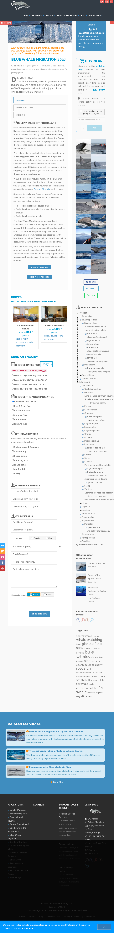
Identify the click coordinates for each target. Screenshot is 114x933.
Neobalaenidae (89, 378)
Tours (25, 15)
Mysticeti (83, 313)
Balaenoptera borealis (97, 337)
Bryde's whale (93, 340)
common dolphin (87, 688)
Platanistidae (88, 534)
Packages (37, 15)
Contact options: (17, 595)
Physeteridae (88, 520)
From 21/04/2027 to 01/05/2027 (30, 389)
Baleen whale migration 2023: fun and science (56, 731)
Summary (21, 100)
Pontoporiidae (88, 538)
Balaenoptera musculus (98, 351)
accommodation (83, 673)
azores (97, 648)
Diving (49, 15)
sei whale (82, 683)
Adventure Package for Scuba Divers (97, 591)
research (83, 668)
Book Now (6, 23)
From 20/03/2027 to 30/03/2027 (30, 375)
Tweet (92, 289)
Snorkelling (20, 451)
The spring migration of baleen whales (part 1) (56, 751)
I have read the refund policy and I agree (92, 112)
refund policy (84, 102)
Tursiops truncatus (98, 496)
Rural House (20, 419)
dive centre (95, 661)
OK (104, 926)
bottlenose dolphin (95, 680)
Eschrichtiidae (88, 375)
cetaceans (97, 672)
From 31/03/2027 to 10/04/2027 (30, 380)
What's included (39, 267)
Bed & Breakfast (22, 406)
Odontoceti (84, 382)
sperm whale (84, 635)
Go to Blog (58, 782)
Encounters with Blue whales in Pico (50, 767)
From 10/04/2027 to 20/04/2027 (31, 384)
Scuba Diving (20, 456)
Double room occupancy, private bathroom (24, 342)
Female (37, 538)
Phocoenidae (88, 517)
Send (92, 295)
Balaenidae (87, 316)
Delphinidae (87, 385)
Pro (83, 15)
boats (78, 644)
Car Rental (19, 469)
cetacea (93, 657)
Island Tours (20, 465)
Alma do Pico (20, 415)
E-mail (35, 595)
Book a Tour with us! (19, 824)
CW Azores (95, 15)
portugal (80, 653)
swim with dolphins (94, 693)
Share (92, 282)
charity (91, 684)
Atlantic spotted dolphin (96, 479)
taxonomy (97, 665)
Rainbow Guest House (25, 402)
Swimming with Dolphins (26, 447)
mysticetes (84, 696)
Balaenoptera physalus (97, 361)
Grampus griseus (97, 420)
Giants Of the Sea (96, 563)
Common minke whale (95, 327)
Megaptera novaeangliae (98, 372)
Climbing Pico (21, 460)
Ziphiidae (86, 541)
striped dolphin (83, 676)
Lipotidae (86, 510)
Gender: (18, 539)
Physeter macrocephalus (98, 531)
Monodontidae (88, 513)
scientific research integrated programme (43, 69)
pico (87, 661)
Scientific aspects (39, 277)
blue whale (85, 654)
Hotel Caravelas (54, 325)
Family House (20, 424)
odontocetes (83, 664)
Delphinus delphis (98, 403)
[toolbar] (91, 112)
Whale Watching (18, 810)
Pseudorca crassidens (97, 451)
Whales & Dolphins (67, 15)
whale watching (89, 640)
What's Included (25, 108)
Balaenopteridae (89, 320)
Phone (48, 595)
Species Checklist (42, 189)
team (96, 636)
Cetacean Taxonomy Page (91, 545)
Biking (17, 474)
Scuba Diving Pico (18, 814)
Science (20, 115)
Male (50, 538)
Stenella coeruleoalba (97, 475)
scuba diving (87, 648)
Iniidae (85, 503)
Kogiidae (86, 507)
